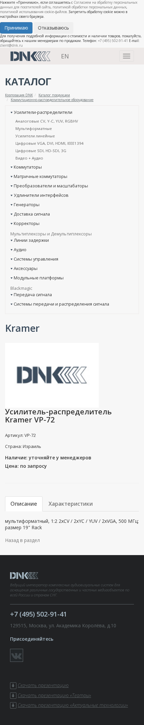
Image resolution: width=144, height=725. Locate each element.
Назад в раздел (22, 540)
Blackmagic (21, 288)
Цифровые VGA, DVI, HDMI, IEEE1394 (49, 143)
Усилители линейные (35, 135)
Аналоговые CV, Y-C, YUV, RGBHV (46, 121)
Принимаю (16, 28)
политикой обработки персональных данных (89, 7)
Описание (23, 503)
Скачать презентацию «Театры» (54, 695)
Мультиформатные (33, 128)
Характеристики (71, 503)
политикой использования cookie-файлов (33, 11)
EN (65, 56)
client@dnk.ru (11, 45)
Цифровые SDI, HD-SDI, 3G (40, 150)
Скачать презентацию (43, 685)
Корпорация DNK (19, 95)
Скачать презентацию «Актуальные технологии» (73, 705)
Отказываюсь (53, 28)
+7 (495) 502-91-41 (113, 40)
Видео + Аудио (29, 158)
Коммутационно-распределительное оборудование (52, 99)
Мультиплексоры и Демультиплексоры (51, 234)
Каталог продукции (54, 95)
